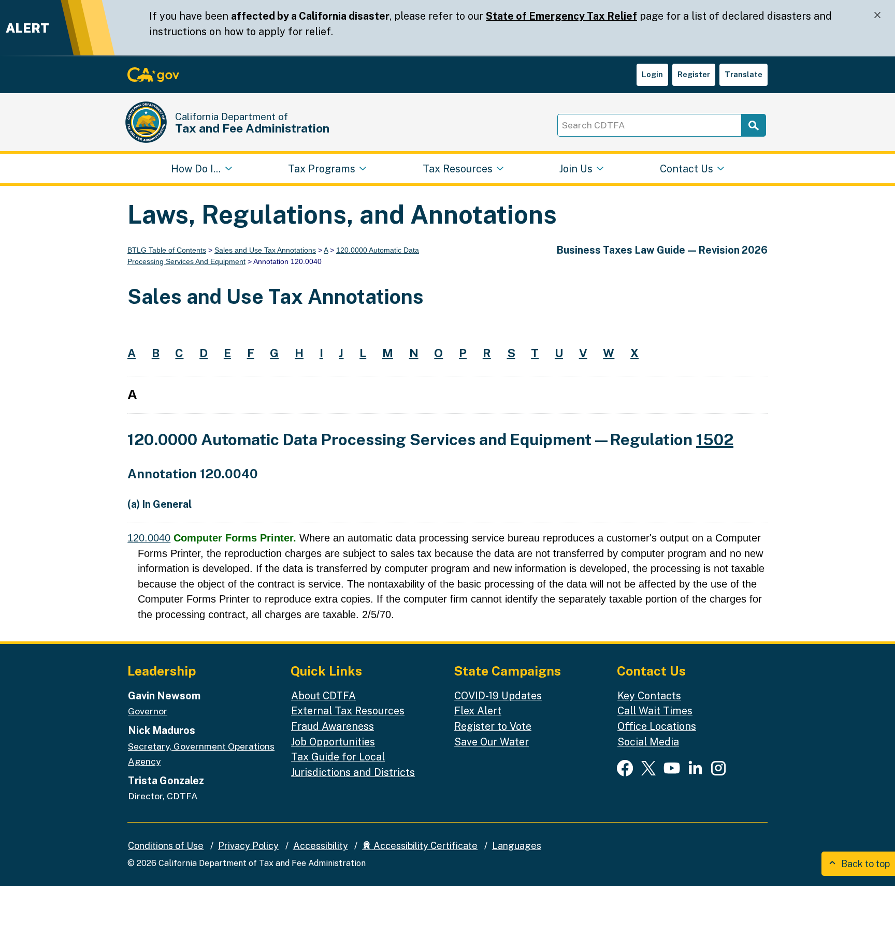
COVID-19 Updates (498, 695)
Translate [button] (743, 74)
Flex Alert (477, 710)
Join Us (576, 168)
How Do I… (196, 168)
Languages (516, 845)
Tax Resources (458, 168)
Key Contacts (649, 695)
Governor (147, 711)
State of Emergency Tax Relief (561, 16)
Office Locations (656, 726)
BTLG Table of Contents (166, 250)
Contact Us (686, 168)
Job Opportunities (333, 742)
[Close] (877, 15)
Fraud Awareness (332, 726)
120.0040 (148, 538)
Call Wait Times (654, 710)
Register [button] (693, 74)
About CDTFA (323, 695)
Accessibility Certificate (424, 845)
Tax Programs (321, 168)
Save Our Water (491, 742)
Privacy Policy (248, 845)
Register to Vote (492, 726)
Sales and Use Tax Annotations (265, 250)
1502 (714, 439)
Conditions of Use (166, 845)
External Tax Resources (348, 710)
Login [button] (652, 74)
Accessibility (320, 845)
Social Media (648, 742)
